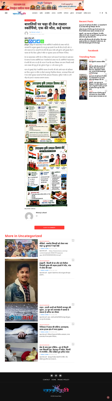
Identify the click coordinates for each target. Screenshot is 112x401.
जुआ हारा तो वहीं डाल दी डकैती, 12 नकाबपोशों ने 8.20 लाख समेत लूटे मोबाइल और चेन (93, 26)
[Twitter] (34, 41)
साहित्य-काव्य (87, 13)
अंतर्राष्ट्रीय (47, 13)
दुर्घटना (72, 13)
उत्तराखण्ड (34, 13)
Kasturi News (58, 396)
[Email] (26, 41)
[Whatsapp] (42, 41)
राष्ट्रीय (41, 13)
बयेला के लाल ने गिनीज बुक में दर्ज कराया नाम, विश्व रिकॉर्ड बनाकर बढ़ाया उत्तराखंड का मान (92, 30)
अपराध (53, 13)
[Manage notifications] (108, 397)
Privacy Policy (63, 380)
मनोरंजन (66, 13)
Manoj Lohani (35, 32)
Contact (46, 380)
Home (53, 380)
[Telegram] (38, 41)
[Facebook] (30, 41)
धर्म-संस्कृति (79, 13)
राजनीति (59, 13)
